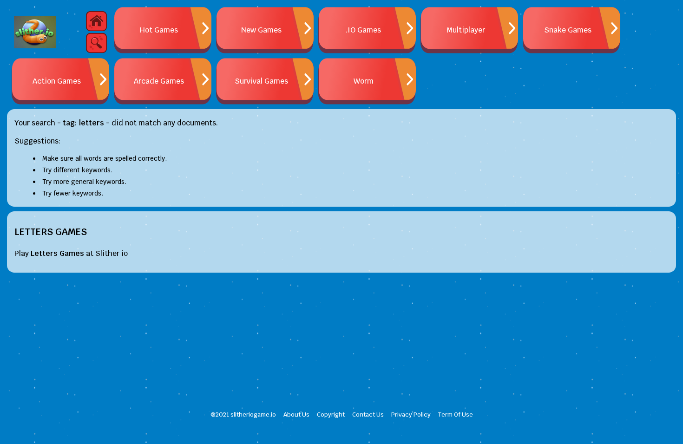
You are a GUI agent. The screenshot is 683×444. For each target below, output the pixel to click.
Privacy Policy (411, 414)
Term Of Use (455, 414)
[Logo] (35, 32)
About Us (296, 414)
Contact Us (368, 414)
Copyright (331, 414)
